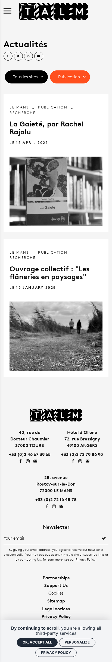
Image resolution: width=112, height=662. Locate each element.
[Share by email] (38, 56)
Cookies (56, 593)
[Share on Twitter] (18, 56)
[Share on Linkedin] (28, 56)
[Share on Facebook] (8, 56)
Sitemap (56, 601)
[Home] (53, 10)
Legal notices (56, 608)
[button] (26, 76)
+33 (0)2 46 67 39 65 (30, 454)
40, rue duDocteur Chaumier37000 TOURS (29, 439)
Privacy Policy (85, 559)
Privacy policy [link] (56, 652)
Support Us (56, 585)
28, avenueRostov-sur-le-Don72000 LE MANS (56, 484)
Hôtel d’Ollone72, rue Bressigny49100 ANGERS (82, 439)
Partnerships (56, 577)
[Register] (103, 538)
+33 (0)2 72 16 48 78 (56, 499)
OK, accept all (37, 642)
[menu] (7, 11)
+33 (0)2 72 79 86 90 (82, 454)
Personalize (77, 642)
